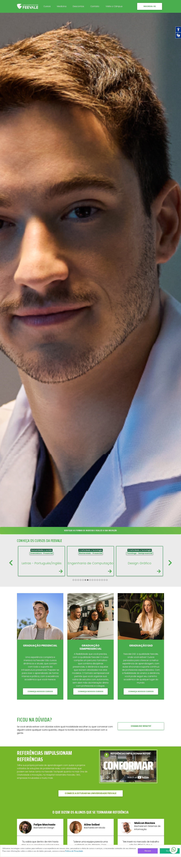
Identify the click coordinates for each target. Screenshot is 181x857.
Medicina (61, 6)
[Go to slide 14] (104, 580)
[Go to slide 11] (97, 580)
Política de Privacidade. (74, 851)
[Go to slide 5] (83, 580)
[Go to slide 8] (90, 580)
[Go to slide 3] (78, 580)
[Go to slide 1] (73, 580)
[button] (174, 850)
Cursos (47, 6)
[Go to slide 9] (92, 580)
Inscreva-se (150, 6)
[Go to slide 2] (76, 580)
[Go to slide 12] (99, 580)
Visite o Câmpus (114, 6)
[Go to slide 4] (80, 580)
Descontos (78, 6)
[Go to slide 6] (85, 580)
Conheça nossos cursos (40, 691)
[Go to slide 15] (107, 580)
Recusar (148, 851)
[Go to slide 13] (102, 580)
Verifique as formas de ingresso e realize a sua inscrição (90, 530)
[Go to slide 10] (95, 580)
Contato (94, 6)
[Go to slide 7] (88, 580)
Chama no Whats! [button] (141, 726)
